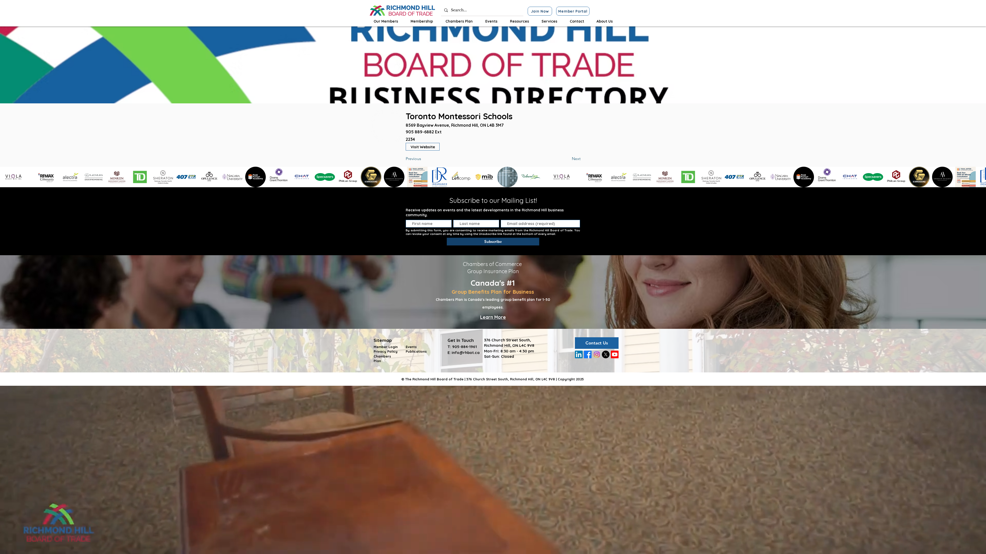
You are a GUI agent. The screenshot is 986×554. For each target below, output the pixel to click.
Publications (416, 351)
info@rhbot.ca (466, 352)
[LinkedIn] (579, 354)
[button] (385, 21)
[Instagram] (597, 354)
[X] (606, 354)
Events (411, 347)
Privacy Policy (385, 351)
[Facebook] (588, 354)
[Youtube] (615, 354)
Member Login (386, 347)
